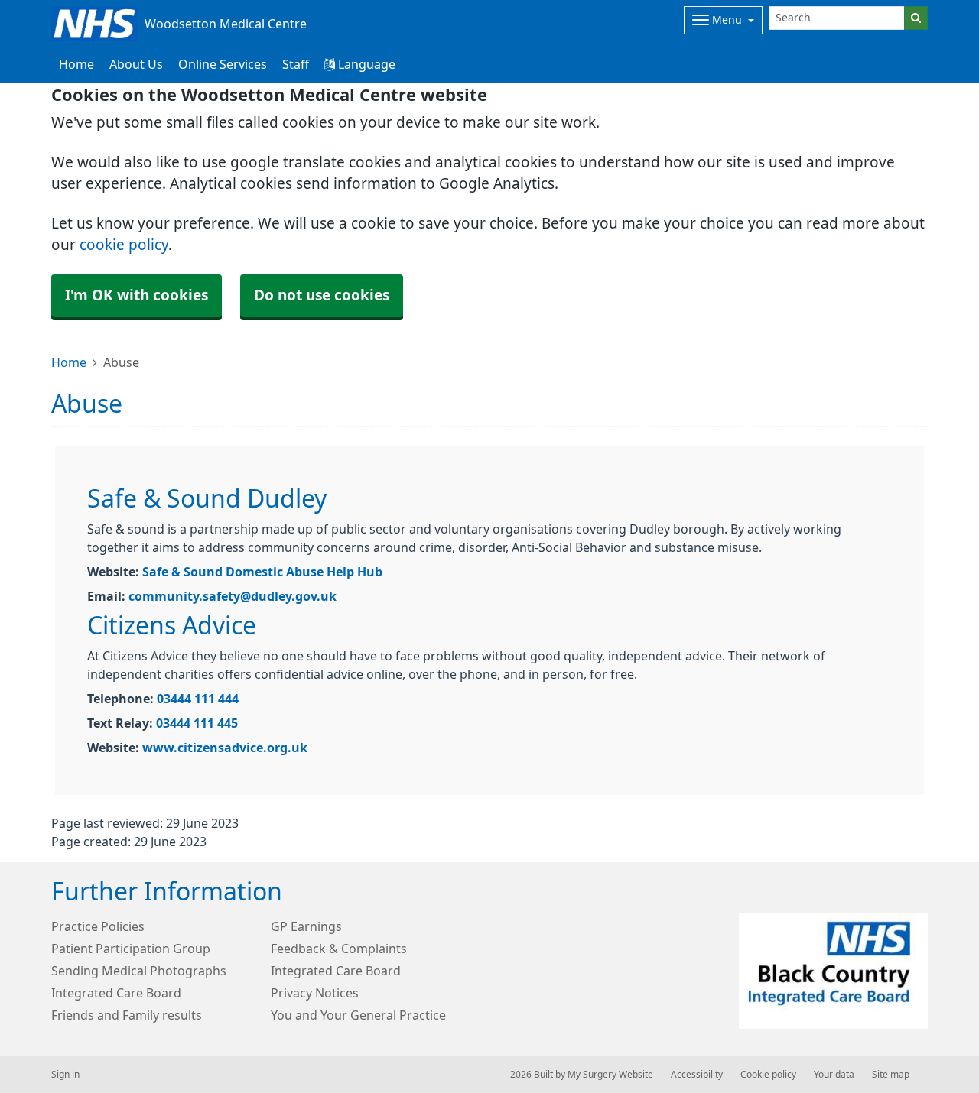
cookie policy (124, 245)
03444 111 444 (198, 698)
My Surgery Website (610, 1074)
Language (365, 64)
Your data (834, 1074)
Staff (295, 64)
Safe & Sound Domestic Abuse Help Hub (262, 572)
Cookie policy (768, 1074)
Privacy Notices (315, 993)
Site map (890, 1074)
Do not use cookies (321, 295)
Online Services (222, 64)
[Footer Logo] (833, 971)
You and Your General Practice (358, 1015)
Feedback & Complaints (339, 948)
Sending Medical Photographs (138, 971)
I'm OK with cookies (136, 295)
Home (68, 362)
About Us (136, 64)
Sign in (65, 1074)
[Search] (916, 18)
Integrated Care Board (336, 971)
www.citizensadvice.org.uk (224, 747)
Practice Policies (98, 926)
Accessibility (697, 1074)
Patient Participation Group (130, 948)
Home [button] (76, 64)
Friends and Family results (126, 1015)
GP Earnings (306, 926)
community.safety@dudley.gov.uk (232, 596)
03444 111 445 (197, 723)
